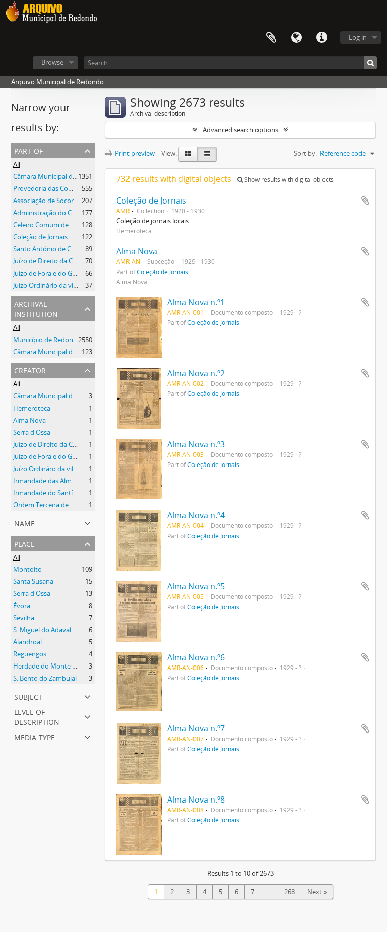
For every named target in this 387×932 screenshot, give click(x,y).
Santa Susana (33, 581)
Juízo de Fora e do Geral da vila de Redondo (77, 273)
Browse (52, 62)
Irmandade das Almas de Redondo (64, 480)
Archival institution (36, 308)
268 (289, 891)
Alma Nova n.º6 (196, 657)
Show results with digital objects (288, 179)
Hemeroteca (31, 408)
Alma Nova (29, 420)
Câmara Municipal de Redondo (59, 176)
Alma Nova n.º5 (196, 586)
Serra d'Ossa (31, 432)
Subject (28, 696)
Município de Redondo (47, 339)
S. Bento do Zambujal (45, 678)
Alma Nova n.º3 (196, 444)
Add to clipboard (365, 200)
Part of (28, 150)
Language (296, 37)
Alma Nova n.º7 (196, 728)
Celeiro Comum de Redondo (55, 224)
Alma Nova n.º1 (196, 302)
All (16, 164)
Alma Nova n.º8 (196, 799)
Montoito (27, 569)
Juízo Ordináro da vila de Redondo (64, 468)
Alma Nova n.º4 (196, 515)
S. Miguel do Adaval (42, 629)
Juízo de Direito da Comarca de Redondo (73, 260)
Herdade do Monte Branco (53, 666)
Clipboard (271, 37)
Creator (30, 369)
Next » (317, 891)
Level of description (36, 716)
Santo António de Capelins (52, 248)
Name (24, 522)
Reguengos (29, 653)
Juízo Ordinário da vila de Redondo (64, 285)
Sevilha (23, 617)
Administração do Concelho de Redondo (73, 212)
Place (24, 543)
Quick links (321, 37)
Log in (358, 37)
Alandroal (27, 641)
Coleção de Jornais (40, 236)
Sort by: (305, 153)
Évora (21, 605)
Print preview (134, 153)
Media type (34, 736)
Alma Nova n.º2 (196, 373)
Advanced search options (240, 130)
